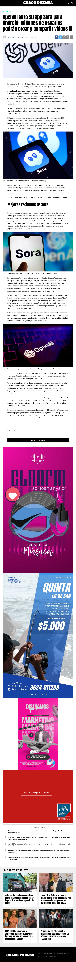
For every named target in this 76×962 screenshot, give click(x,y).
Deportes (52, 953)
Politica (46, 953)
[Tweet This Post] (60, 37)
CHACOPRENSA (14, 37)
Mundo (41, 955)
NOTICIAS (40, 953)
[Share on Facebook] (56, 37)
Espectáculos (59, 953)
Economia (66, 953)
